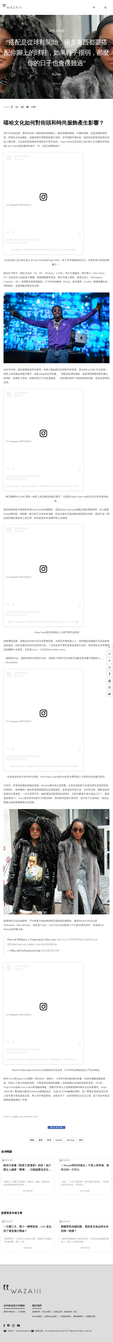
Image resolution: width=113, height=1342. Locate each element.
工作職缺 (21, 1312)
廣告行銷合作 (9, 1312)
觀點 (32, 1140)
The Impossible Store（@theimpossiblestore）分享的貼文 (33, 1059)
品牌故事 (36, 1312)
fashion (59, 1140)
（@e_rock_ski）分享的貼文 (22, 766)
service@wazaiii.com (53, 1331)
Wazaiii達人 (47, 1312)
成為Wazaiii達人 (51, 1317)
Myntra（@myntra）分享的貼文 (23, 622)
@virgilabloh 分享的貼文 (22, 249)
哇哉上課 (58, 1312)
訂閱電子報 (90, 1317)
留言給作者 (57, 1127)
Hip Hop (70, 1140)
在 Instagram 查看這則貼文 (19, 205)
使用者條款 (65, 1317)
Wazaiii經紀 (37, 1317)
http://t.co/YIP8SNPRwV (71, 939)
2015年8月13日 (50, 950)
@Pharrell (91, 939)
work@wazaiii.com (23, 1331)
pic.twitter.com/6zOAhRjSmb (40, 944)
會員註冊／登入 (71, 1312)
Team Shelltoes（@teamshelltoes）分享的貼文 (28, 486)
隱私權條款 (78, 1317)
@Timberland (15, 944)
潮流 (41, 1140)
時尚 (49, 1140)
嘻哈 (81, 1140)
